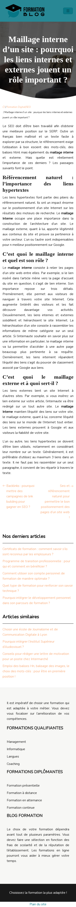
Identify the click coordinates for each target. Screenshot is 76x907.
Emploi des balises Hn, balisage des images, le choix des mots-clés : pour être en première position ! (36, 671)
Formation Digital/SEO (19, 107)
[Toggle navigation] (68, 11)
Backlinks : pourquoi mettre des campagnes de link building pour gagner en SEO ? (20, 496)
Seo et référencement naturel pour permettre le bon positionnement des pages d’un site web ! (55, 501)
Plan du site (38, 904)
